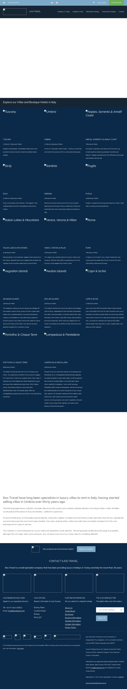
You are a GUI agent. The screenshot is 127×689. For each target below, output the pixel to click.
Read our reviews (86, 549)
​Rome (88, 248)
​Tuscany (7, 139)
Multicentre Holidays (109, 11)
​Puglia (89, 194)
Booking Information (73, 618)
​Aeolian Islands (51, 299)
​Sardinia (48, 194)
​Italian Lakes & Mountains (15, 248)
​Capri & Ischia (92, 299)
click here (20, 648)
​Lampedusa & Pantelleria (56, 362)
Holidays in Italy (78, 11)
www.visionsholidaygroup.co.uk (96, 683)
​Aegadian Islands (11, 299)
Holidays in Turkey (64, 11)
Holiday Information (73, 624)
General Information (73, 621)
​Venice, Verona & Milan (55, 248)
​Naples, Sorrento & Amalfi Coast (101, 139)
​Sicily (5, 194)
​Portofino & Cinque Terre (15, 362)
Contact (121, 11)
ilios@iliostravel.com (16, 611)
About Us (68, 608)
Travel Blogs (70, 611)
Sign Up (101, 618)
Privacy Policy (70, 628)
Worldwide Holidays (92, 11)
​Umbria (47, 139)
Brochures (69, 614)
